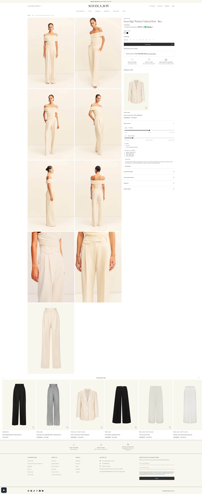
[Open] (4, 490)
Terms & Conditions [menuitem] (56, 474)
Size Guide (126, 36)
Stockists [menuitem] (54, 469)
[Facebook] (37, 491)
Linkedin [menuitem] (78, 472)
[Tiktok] (34, 491)
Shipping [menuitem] (30, 466)
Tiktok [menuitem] (77, 466)
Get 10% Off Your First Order (131, 48)
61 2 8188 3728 (105, 463)
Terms (163, 474)
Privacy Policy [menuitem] (55, 472)
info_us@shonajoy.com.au (108, 460)
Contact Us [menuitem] (30, 461)
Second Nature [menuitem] (55, 466)
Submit (157, 478)
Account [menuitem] (160, 6)
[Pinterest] (31, 491)
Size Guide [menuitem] (30, 472)
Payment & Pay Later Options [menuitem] (35, 463)
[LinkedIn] (40, 491)
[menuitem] (81, 11)
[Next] (199, 377)
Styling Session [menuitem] (55, 463)
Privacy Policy (158, 474)
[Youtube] (42, 491)
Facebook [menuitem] (78, 469)
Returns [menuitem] (29, 469)
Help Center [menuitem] (31, 474)
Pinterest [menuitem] (78, 463)
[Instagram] (28, 491)
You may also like (101, 377)
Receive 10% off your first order (149, 457)
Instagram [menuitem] (78, 461)
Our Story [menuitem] (54, 461)
